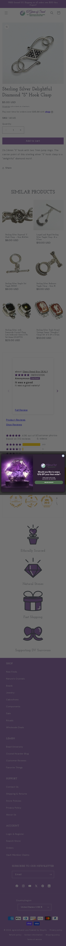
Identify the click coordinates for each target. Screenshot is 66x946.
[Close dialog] (63, 456)
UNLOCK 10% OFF (48, 482)
